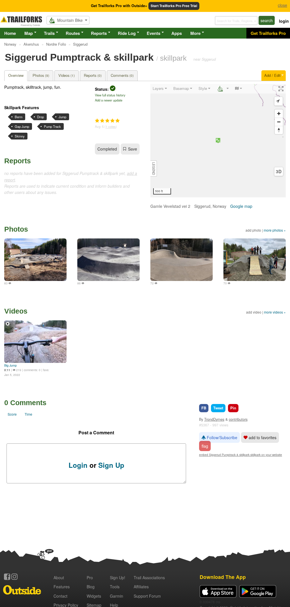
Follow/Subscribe (221, 437)
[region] (218, 140)
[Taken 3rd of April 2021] (181, 259)
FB (203, 408)
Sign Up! (117, 577)
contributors (238, 419)
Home (10, 33)
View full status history (110, 95)
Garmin (116, 596)
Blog (91, 586)
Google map (241, 206)
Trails (49, 33)
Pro (90, 577)
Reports (99, 33)
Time (28, 414)
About (59, 577)
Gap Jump (22, 126)
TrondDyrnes (214, 419)
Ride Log (127, 33)
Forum (147, 596)
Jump (62, 117)
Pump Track (52, 126)
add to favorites (262, 437)
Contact (60, 596)
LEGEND (154, 168)
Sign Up (111, 465)
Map (28, 33)
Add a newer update (108, 100)
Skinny (20, 136)
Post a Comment (96, 432)
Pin (233, 408)
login (284, 21)
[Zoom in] (279, 113)
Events (153, 33)
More (195, 33)
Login (78, 465)
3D (279, 171)
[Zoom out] (279, 122)
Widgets (94, 596)
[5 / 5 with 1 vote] (107, 120)
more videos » (275, 312)
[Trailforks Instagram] (14, 576)
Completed (107, 149)
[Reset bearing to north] (279, 130)
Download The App (223, 576)
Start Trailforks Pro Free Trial (174, 5)
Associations (149, 577)
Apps (176, 33)
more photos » (275, 230)
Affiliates (141, 586)
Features (62, 586)
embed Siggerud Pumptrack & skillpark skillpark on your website (240, 454)
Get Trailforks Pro (268, 33)
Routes (73, 33)
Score (12, 414)
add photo (253, 230)
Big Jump (10, 365)
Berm (18, 117)
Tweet (218, 408)
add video (253, 312)
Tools (115, 586)
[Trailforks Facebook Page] (7, 576)
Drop (40, 117)
